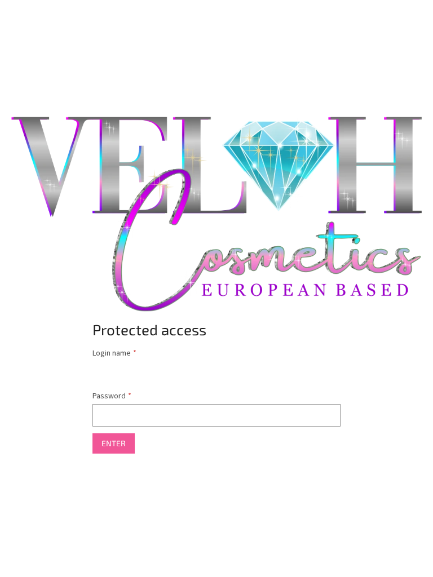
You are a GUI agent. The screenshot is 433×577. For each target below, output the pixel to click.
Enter (113, 443)
